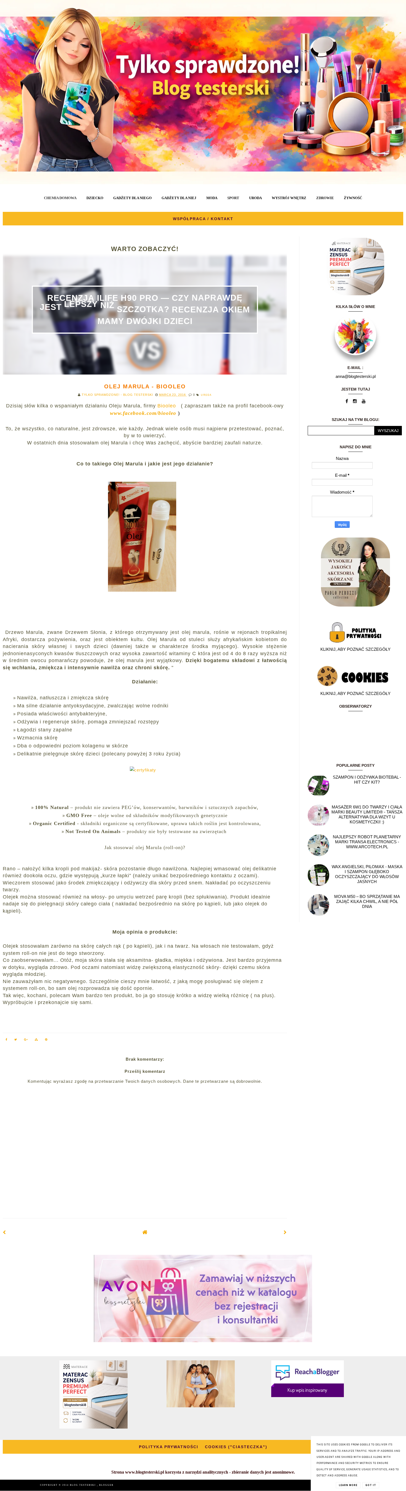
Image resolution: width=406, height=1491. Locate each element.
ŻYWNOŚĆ (353, 198)
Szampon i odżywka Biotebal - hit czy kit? (367, 779)
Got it (370, 1485)
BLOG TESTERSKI (83, 1485)
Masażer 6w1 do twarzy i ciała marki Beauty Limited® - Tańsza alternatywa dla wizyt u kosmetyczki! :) (366, 814)
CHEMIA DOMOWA (60, 198)
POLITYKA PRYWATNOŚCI (168, 1447)
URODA (255, 198)
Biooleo (168, 406)
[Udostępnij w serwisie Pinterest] (46, 1040)
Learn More (348, 1485)
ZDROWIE (325, 198)
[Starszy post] (285, 1232)
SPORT (233, 198)
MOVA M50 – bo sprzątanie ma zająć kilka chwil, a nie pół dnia (367, 901)
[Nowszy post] (4, 1232)
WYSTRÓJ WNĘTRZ (289, 198)
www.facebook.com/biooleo (143, 413)
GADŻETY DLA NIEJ (179, 198)
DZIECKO (94, 198)
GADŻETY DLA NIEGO (132, 198)
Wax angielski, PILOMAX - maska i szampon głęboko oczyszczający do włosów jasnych (367, 874)
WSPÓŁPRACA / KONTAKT (203, 219)
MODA (211, 198)
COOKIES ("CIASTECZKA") (236, 1447)
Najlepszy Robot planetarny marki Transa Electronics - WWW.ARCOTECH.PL (367, 841)
